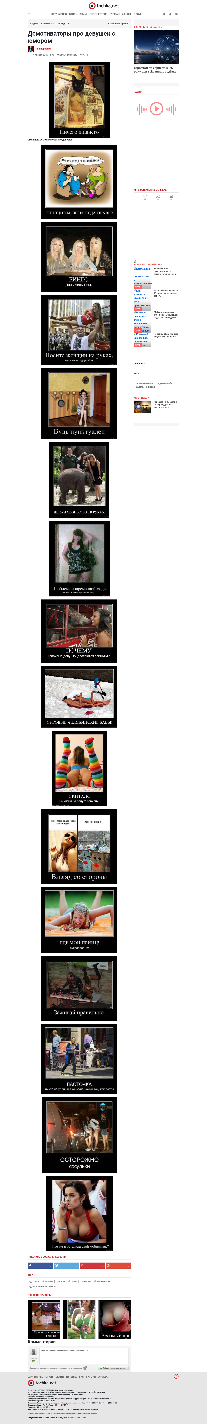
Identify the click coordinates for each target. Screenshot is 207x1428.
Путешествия (98, 14)
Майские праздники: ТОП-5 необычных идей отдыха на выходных (166, 315)
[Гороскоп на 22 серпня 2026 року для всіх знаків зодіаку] (142, 407)
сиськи (74, 1281)
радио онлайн (164, 383)
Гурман (115, 14)
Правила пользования (36, 1414)
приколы (49, 1281)
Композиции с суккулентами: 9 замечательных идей (165, 271)
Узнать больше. (81, 1418)
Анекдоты (63, 23)
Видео (34, 23)
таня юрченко (43, 48)
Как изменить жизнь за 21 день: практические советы (166, 293)
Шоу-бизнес (59, 14)
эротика (87, 1281)
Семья (83, 14)
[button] (170, 14)
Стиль (73, 14)
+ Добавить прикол (118, 23)
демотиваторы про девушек (43, 1286)
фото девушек (103, 1281)
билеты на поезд (145, 386)
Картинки (47, 23)
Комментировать (68, 55)
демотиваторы (144, 383)
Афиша (126, 14)
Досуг (138, 14)
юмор (62, 1281)
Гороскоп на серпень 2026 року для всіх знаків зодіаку (155, 69)
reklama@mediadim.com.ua (70, 1403)
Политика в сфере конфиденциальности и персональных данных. (72, 1414)
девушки (34, 1281)
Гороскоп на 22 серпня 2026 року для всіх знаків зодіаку (165, 405)
